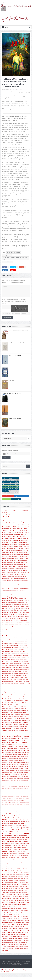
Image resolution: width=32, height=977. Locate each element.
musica (21, 796)
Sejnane (27, 894)
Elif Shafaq (16, 612)
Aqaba (20, 544)
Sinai (22, 906)
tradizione (16, 926)
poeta (12, 841)
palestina (25, 827)
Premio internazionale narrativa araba (16, 849)
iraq (23, 703)
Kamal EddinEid (17, 720)
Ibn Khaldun (14, 687)
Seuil (14, 896)
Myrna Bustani (19, 798)
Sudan (10, 914)
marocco (5, 762)
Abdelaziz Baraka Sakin (18, 512)
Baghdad (22, 558)
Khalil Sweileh (11, 726)
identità (24, 689)
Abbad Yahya (10, 512)
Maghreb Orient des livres (20, 752)
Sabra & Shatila (13, 882)
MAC (3, 752)
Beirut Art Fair (21, 562)
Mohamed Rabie (5, 780)
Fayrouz (19, 626)
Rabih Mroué (17, 870)
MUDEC (4, 788)
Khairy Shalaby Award (23, 722)
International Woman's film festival (9, 702)
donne (15, 606)
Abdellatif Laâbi (8, 514)
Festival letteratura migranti (18, 643)
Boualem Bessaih (19, 574)
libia (17, 742)
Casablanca (5, 582)
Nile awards (23, 811)
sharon (3, 902)
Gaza (23, 663)
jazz (8, 714)
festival (4, 630)
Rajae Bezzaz (21, 872)
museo (17, 792)
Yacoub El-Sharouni (7, 261)
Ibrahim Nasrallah (15, 689)
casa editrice (10, 582)
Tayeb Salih (14, 918)
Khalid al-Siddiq (19, 724)
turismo (17, 930)
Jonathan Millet (5, 718)
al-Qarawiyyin (24, 526)
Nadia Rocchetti (16, 800)
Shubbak (9, 904)
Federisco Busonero (6, 628)
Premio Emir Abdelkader (12, 845)
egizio (18, 610)
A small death (5, 556)
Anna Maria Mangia (17, 542)
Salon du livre (21, 884)
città (16, 588)
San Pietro (10, 890)
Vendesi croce (17, 938)
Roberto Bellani (20, 878)
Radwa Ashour (23, 870)
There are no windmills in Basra (11, 922)
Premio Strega (5, 863)
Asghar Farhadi (20, 554)
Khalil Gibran (5, 726)
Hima (3, 685)
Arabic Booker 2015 (13, 548)
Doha (3, 606)
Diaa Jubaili (17, 602)
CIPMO (13, 588)
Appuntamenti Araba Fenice (22, 496)
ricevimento (4, 878)
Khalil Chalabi (26, 724)
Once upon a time (19, 821)
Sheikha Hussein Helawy (11, 902)
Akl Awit (6, 526)
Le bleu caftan (20, 732)
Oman (4, 819)
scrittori (18, 894)
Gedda (6, 665)
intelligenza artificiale (12, 696)
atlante (13, 556)
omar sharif (12, 821)
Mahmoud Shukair (14, 756)
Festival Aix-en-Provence (12, 630)
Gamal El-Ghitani (9, 663)
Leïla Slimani (11, 740)
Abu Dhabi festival (23, 517)
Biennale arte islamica (16, 568)
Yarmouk (4, 946)
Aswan (9, 556)
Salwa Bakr (15, 888)
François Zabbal (9, 661)
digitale (25, 602)
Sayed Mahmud (20, 892)
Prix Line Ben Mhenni (21, 867)
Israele (9, 704)
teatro (19, 918)
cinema (9, 588)
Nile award (18, 811)
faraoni (7, 624)
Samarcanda (20, 888)
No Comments (24, 91)
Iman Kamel (4, 694)
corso (25, 594)
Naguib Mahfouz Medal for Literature (16, 802)
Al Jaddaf (25, 532)
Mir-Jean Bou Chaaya (12, 776)
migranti (10, 774)
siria (24, 906)
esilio (7, 618)
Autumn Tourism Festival (23, 556)
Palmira (11, 831)
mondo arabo (20, 784)
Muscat (23, 790)
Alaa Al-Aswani (12, 528)
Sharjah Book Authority (24, 900)
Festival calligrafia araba (23, 630)
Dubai (21, 606)
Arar (7, 552)
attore (16, 556)
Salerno (8, 884)
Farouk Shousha (18, 624)
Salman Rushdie (14, 884)
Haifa (3, 681)
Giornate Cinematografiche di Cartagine (18, 671)
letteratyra (12, 738)
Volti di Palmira (23, 940)
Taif (13, 916)
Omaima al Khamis (24, 817)
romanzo (11, 880)
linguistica (12, 746)
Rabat (12, 871)
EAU (3, 608)
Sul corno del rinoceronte (23, 914)
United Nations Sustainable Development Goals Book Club (15, 258)
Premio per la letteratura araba (8, 857)
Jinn (6, 716)
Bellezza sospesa (17, 564)
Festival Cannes (5, 632)
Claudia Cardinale (6, 590)
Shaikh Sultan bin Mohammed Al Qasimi (21, 898)
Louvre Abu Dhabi (14, 750)
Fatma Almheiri (5, 626)
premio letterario (11, 851)
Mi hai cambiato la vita (17, 774)
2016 (6, 511)
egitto (14, 610)
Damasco (11, 600)
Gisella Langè (5, 673)
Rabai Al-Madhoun (6, 870)
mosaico (25, 784)
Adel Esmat (5, 520)
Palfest (27, 829)
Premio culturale (10, 843)
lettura (26, 738)
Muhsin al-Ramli (5, 790)
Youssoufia (8, 948)
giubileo (10, 673)
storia (20, 912)
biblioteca (11, 566)
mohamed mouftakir (24, 778)
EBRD (9, 608)
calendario (8, 578)
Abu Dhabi (6, 517)
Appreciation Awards (14, 544)
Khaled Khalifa (12, 724)
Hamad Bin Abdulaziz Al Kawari (11, 681)
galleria (3, 663)
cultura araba (19, 598)
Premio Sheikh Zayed (23, 861)
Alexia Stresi (15, 530)
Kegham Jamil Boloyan (13, 722)
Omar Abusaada (9, 819)
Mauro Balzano (20, 764)
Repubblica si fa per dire (23, 876)
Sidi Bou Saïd (25, 904)
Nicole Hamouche (6, 811)
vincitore (8, 940)
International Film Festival (7, 698)
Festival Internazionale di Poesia (17, 639)
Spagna (12, 910)
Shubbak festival (15, 904)
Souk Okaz (4, 910)
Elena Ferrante (5, 612)
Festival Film (5, 635)
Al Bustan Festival (19, 528)
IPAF (18, 702)
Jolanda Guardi (23, 716)
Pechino (8, 837)
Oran (6, 823)
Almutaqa (22, 534)
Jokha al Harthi (10, 716)
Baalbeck (13, 558)
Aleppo (4, 530)
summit (4, 916)
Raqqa (11, 874)
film (23, 653)
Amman (18, 540)
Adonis (9, 520)
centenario (4, 584)
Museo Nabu (19, 794)
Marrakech (11, 762)
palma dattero (5, 831)
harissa (11, 683)
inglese (21, 694)
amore (22, 540)
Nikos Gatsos (13, 811)
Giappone (11, 669)
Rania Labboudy (5, 874)
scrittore (14, 894)
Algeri (20, 530)
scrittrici (24, 894)
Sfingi (18, 896)
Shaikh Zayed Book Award (7, 900)
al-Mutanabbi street (17, 526)
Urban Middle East (10, 938)
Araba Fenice (5, 546)
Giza (21, 673)
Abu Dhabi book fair (14, 517)
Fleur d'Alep (9, 655)
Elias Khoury (11, 612)
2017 (16, 493)
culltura (6, 598)
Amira (9, 540)
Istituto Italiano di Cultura (18, 706)
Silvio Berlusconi (10, 906)
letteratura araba (26, 736)
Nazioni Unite (17, 252)
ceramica (9, 584)
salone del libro (10, 886)
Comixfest (10, 592)
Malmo (8, 758)
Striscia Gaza (6, 914)
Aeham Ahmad (14, 520)
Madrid (6, 752)
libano (17, 740)
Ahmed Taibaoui (19, 524)
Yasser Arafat (15, 946)
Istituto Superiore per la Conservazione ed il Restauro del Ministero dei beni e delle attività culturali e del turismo (15, 710)
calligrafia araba (20, 578)
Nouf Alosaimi (15, 815)
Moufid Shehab (14, 786)
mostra (4, 786)
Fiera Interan (22, 645)
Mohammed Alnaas (6, 782)
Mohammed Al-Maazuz (23, 780)
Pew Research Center (14, 839)
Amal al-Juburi (16, 536)
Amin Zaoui (4, 540)
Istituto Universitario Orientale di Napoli (14, 712)
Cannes (25, 578)
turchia (13, 930)
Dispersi (9, 604)
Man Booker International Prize (16, 758)
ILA (11, 691)
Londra (15, 748)
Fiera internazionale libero (15, 649)
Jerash (3, 716)
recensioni (21, 874)
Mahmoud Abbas (8, 754)
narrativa (17, 804)
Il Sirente (26, 692)
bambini (8, 560)
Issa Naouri (13, 704)
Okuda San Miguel (9, 817)
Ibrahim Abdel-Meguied (22, 687)
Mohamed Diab (10, 778)
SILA (5, 906)
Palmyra (15, 831)
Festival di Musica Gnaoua (15, 634)
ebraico (6, 608)
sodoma (13, 908)
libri (20, 742)
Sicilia (20, 904)
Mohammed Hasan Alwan (16, 782)
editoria (23, 608)
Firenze (4, 655)
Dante (21, 600)
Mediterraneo (20, 770)
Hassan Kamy (24, 683)
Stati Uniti (21, 910)
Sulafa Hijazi (15, 914)
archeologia (17, 552)
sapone (22, 890)
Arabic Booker (5, 548)
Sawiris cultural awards (11, 892)
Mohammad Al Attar (14, 780)
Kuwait (16, 726)
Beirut (16, 562)
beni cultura (23, 564)
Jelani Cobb (20, 714)
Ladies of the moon (14, 730)
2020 (20, 511)
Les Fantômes (17, 734)
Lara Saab (15, 732)
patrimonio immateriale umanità (15, 835)
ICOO (21, 689)
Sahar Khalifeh (20, 882)
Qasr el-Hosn (14, 868)
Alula (9, 536)
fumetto (15, 661)
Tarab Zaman (25, 916)
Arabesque (11, 546)
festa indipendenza (25, 628)
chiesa (14, 586)
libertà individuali (12, 742)
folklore (14, 655)
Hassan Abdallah (17, 683)
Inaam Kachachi (11, 694)
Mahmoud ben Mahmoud (18, 754)
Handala (27, 681)
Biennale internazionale (12, 570)
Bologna (15, 572)
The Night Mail (21, 920)
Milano (24, 774)
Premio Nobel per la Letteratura (21, 855)
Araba (27, 544)
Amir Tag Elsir (13, 540)
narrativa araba (23, 804)
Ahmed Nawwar (5, 524)
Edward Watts (9, 610)
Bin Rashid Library (23, 570)
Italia (24, 712)
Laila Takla (21, 730)
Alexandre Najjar (9, 530)
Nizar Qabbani (9, 813)
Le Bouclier (25, 732)
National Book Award (8, 806)
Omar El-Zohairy (16, 819)
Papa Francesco (5, 833)
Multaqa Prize (18, 790)
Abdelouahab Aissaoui (17, 514)
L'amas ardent (21, 726)
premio (23, 841)
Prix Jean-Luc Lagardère (12, 867)
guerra (8, 679)
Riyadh (15, 878)
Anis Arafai (11, 542)
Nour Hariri (20, 815)
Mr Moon (27, 786)
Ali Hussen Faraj (20, 532)
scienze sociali (9, 894)
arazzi (12, 552)
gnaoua (6, 675)
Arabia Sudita (26, 546)
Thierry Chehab (21, 922)
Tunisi (4, 930)
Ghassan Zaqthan (22, 667)
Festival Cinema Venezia (21, 632)
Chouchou (26, 586)
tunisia (8, 930)
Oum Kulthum (22, 825)
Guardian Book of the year (21, 677)
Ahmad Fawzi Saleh (10, 522)
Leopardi (12, 734)
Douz (18, 606)
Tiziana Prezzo (7, 924)
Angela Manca (5, 542)
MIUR (22, 776)
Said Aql (25, 882)
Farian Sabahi (12, 624)
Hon (8, 687)
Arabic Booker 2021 (12, 550)
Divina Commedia (20, 604)
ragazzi (7, 872)
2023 (3, 512)
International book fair (22, 696)
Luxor (28, 750)
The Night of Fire (7, 255)
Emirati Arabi (18, 616)
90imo (3, 511)
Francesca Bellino (15, 659)
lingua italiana (15, 744)
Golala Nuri (11, 675)
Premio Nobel (11, 855)
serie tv (10, 896)
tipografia (27, 922)
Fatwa (16, 626)
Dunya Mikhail (26, 606)
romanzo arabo (17, 880)
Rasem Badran (16, 874)
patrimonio (21, 833)
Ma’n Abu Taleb (16, 766)
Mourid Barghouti (21, 786)
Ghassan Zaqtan (15, 667)
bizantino (4, 572)
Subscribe (6, 458)
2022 (26, 511)
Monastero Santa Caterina (10, 784)
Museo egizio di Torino (12, 794)
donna (11, 606)
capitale (4, 580)
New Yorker (26, 810)
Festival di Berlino (6, 634)
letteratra (9, 736)
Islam (28, 702)
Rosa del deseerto (6, 882)
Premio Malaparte (21, 853)
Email (28, 92)
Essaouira (11, 618)
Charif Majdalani (9, 586)
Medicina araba (5, 770)
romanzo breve (24, 880)
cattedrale (21, 582)
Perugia (8, 839)
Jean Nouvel (12, 714)
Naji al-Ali (27, 802)
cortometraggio (5, 596)
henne (28, 683)
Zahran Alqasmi (14, 948)
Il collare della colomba (17, 691)
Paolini (18, 831)
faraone (4, 624)
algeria (24, 530)
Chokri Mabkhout (20, 586)
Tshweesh (23, 928)
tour (17, 924)
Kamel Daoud (24, 720)
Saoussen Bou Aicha (16, 890)
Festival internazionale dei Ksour (12, 637)
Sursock (7, 916)
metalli (15, 772)
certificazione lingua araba (16, 584)
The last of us (14, 920)
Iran (21, 702)
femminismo (18, 628)
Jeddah (16, 714)
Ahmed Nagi (25, 522)
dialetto (22, 602)
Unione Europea (17, 932)
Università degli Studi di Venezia (15, 936)
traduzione (5, 928)
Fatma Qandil (12, 626)
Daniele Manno (17, 600)
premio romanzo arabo (19, 859)
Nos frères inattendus (6, 815)
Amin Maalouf (23, 538)
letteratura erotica (6, 738)
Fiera (10, 645)
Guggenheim (19, 679)
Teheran (23, 918)
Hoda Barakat (14, 685)
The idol (9, 920)
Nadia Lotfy (4, 800)
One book (25, 821)
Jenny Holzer (26, 714)
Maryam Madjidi (17, 762)
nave (15, 806)
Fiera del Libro (15, 645)
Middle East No (20, 772)
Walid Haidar (10, 942)
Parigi (10, 833)
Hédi (10, 687)
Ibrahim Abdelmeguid (7, 689)
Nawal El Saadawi (19, 806)
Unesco (8, 932)
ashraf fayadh (26, 554)
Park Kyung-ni (16, 833)
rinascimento (10, 878)
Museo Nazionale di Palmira (13, 796)
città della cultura (25, 588)
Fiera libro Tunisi (18, 653)
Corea (19, 594)
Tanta (21, 916)
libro (23, 742)
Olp (19, 817)
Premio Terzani (12, 863)
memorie (11, 772)
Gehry (10, 665)
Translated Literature (13, 928)
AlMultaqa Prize (16, 534)
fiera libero (16, 651)
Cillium (3, 588)
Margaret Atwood (14, 760)
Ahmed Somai (12, 524)
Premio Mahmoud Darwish (11, 853)
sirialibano (4, 908)
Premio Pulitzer (9, 859)
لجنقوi (25, 948)
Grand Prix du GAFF (11, 677)
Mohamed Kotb (16, 778)
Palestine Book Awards (21, 829)
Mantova (25, 758)
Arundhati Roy (13, 554)
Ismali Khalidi (5, 704)
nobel (14, 813)
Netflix (3, 810)
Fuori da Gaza (20, 661)
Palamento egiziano (6, 827)
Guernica (4, 679)
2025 (6, 512)
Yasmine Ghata (9, 946)
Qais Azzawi (8, 868)
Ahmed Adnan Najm (18, 522)
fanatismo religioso (25, 622)
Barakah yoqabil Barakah (15, 560)
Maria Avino (21, 760)
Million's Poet (5, 776)
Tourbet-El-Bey (22, 924)
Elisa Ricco (9, 89)
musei (13, 792)
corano (16, 594)
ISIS (25, 702)
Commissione (15, 592)
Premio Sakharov (15, 861)
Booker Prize (13, 574)
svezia (11, 916)
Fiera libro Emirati (11, 653)
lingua (25, 742)
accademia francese (23, 518)
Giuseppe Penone (16, 673)
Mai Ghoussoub (21, 756)
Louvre (8, 750)
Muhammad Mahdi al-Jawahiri (22, 788)
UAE (20, 930)
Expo (20, 622)
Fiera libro (22, 652)
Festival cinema (12, 632)
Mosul (9, 786)
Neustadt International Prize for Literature (14, 810)
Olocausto (15, 817)
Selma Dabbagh (5, 896)
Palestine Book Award (11, 829)
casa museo (16, 582)
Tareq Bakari (5, 918)
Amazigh (21, 536)
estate (14, 618)
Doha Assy (7, 606)
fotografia (8, 659)
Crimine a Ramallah (13, 596)
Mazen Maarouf (9, 766)
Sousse (8, 910)
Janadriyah (4, 714)
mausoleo (25, 764)
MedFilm (9, 768)
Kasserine (7, 722)
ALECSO (25, 528)
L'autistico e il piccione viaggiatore (13, 728)
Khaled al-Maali (5, 724)
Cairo (25, 574)
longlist (19, 748)
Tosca (15, 924)
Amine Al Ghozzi (15, 538)
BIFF (18, 570)
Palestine (4, 829)
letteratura (9, 252)
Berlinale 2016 (5, 566)
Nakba (10, 804)
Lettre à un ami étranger (20, 738)
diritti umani (5, 604)
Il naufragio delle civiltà (10, 692)
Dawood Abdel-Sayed (10, 602)
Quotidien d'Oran (24, 868)
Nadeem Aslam (25, 798)
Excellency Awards (14, 622)
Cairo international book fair (9, 576)
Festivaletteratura (25, 634)
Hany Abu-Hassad (6, 683)
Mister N (19, 776)
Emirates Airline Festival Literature (16, 614)
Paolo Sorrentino (23, 831)
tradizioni (22, 926)
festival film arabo (12, 635)
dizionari (26, 604)
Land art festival (9, 732)
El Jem (20, 612)
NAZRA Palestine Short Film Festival (19, 808)
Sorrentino (25, 908)
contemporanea (11, 594)
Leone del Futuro (6, 734)
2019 (17, 511)
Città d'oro (19, 588)
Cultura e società (7, 91)
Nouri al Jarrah (26, 815)
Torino (12, 924)
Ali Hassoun (13, 532)
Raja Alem (16, 872)
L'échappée (22, 728)
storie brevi (24, 912)
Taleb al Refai (17, 916)
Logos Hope (10, 748)
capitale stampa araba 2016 (23, 580)
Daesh (7, 600)
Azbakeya (4, 558)
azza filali (9, 558)
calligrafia (13, 578)
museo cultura (23, 792)
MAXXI (3, 766)
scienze (3, 894)
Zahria (18, 948)
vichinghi (22, 938)
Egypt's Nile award (24, 610)
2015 (5, 493)
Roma (6, 880)
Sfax (16, 896)
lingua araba (7, 744)
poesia (8, 841)
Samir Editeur (26, 888)
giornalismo (22, 669)
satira (26, 890)
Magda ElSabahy (11, 752)
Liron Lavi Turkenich (19, 746)
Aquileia (23, 544)
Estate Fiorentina (19, 618)
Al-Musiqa (10, 526)
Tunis (26, 928)
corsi (22, 594)
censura (25, 582)
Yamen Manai (23, 944)
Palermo (19, 827)
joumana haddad (12, 718)
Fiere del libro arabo (8, 496)
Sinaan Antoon (17, 906)
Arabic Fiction (19, 550)
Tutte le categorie (16, 499)
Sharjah (16, 900)
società (9, 908)
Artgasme (8, 554)
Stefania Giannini (13, 912)
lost (22, 748)
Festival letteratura (7, 643)
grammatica (16, 675)
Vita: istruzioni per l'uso (15, 940)
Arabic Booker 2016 (22, 548)
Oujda (17, 825)
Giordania (17, 669)
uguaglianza (23, 930)
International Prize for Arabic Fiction (16, 701)
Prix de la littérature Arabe (21, 863)
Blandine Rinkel (10, 572)
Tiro (3, 924)
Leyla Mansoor (5, 740)
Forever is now (24, 657)
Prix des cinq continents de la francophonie (11, 865)
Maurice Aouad (13, 764)
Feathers (23, 626)
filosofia (26, 653)
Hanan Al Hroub (21, 681)
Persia (23, 837)
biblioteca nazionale (18, 566)
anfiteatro (26, 540)
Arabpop (27, 550)
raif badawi (11, 872)
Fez (7, 645)
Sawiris (3, 892)
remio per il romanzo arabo (11, 876)
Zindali (21, 948)
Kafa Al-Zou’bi (11, 720)
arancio (3, 552)
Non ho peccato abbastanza (22, 813)
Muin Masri (12, 790)
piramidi (25, 839)
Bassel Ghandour (9, 562)
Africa (19, 520)
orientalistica (12, 825)
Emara (23, 612)
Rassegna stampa (16, 91)
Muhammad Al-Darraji (10, 788)
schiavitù (26, 892)
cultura (12, 597)
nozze (3, 817)
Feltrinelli (13, 628)
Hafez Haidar (25, 679)
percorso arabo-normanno (15, 837)
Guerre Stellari (13, 679)
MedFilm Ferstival (14, 768)
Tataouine (10, 918)
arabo (23, 550)
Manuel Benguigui (6, 760)
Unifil (12, 932)
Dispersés (14, 604)
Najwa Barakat (5, 804)
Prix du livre (23, 865)
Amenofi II (9, 538)
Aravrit (9, 552)
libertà (21, 740)
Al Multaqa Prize (9, 534)
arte (23, 552)
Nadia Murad (10, 800)
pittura (4, 841)
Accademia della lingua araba (13, 518)
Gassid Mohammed (17, 663)
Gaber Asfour (26, 661)
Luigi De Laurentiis (22, 750)
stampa (16, 910)
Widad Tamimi (16, 942)
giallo (7, 669)
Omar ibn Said (23, 819)
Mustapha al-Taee (11, 798)
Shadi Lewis (22, 896)
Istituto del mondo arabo (21, 704)
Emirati (13, 616)
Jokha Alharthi (17, 716)
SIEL (3, 906)
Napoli (13, 804)
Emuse (23, 616)
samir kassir (4, 890)
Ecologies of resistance (15, 608)
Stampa (22, 92)
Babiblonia (17, 558)
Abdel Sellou (24, 514)
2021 (23, 511)
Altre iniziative (6, 499)
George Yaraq (8, 667)
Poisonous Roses (17, 841)
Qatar (18, 869)
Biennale (10, 568)
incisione (18, 694)
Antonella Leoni (5, 544)
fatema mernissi (26, 624)
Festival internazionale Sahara (20, 641)
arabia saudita (18, 546)
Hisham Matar (8, 685)
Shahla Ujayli (9, 898)
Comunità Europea (22, 592)
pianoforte (21, 839)
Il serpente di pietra (20, 692)
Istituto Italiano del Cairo (7, 706)
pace (26, 825)
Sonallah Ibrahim (18, 908)
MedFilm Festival (23, 768)
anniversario (24, 542)
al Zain (11, 536)
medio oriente (13, 770)
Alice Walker (8, 532)
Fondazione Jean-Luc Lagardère (13, 657)
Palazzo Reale (14, 827)
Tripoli (19, 928)
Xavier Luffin (8, 944)
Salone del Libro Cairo (19, 886)
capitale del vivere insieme (12, 580)
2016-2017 (11, 511)
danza (24, 600)
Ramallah (26, 872)
